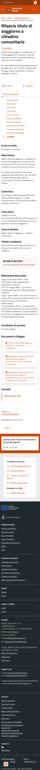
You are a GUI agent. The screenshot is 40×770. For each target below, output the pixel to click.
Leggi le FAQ (6, 727)
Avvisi (3, 595)
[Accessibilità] (6, 764)
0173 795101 (13, 631)
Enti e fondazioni (7, 535)
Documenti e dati (7, 532)
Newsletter (5, 750)
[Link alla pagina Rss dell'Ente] (2, 747)
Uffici (3, 550)
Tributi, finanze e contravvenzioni (13, 580)
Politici (3, 546)
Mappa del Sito (30, 761)
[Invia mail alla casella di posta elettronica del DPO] (17, 672)
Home (3, 18)
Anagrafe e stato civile (21, 18)
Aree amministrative (8, 528)
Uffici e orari (5, 656)
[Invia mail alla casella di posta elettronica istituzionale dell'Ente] (16, 638)
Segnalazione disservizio (10, 730)
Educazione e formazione (10, 572)
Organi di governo (7, 539)
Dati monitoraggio (7, 759)
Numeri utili (5, 660)
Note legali (5, 718)
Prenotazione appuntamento (12, 733)
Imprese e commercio (9, 576)
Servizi (9, 18)
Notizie (3, 592)
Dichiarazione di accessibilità (11, 722)
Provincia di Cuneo (8, 704)
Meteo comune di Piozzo (10, 711)
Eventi (3, 611)
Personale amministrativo (10, 542)
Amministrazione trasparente (12, 725)
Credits (12, 761)
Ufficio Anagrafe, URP (12, 396)
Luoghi (3, 608)
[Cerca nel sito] (33, 9)
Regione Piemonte (8, 3)
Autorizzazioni (6, 565)
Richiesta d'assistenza (9, 735)
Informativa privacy (8, 715)
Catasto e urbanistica (9, 569)
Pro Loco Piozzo (7, 707)
